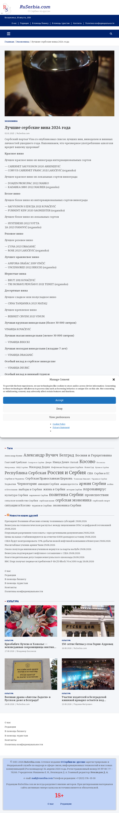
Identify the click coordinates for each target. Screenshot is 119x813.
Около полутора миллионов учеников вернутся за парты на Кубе (42, 549)
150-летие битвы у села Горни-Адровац (87, 644)
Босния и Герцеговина (93, 455)
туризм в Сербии (42, 505)
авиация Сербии (48, 484)
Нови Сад (89, 467)
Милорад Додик (39, 467)
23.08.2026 (66, 704)
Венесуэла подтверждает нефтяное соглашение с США (36, 553)
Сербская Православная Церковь (49, 478)
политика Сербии (66, 494)
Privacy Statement (61, 427)
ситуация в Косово (18, 505)
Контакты (77, 23)
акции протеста (69, 484)
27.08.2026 (9, 651)
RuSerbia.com (23, 133)
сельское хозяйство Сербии (21, 500)
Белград (66, 455)
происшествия (97, 495)
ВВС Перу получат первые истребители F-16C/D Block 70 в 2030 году (43, 561)
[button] (114, 379)
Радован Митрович (83, 704)
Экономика (11, 121)
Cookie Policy (59, 424)
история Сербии (74, 490)
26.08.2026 (66, 648)
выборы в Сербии (30, 489)
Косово (87, 461)
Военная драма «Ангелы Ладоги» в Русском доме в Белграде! (28, 699)
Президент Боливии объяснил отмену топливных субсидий (40, 521)
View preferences (59, 417)
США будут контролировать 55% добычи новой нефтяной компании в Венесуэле (52, 541)
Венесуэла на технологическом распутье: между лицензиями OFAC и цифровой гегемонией (58, 525)
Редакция (24, 23)
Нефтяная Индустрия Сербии (67, 467)
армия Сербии (92, 483)
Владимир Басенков (26, 651)
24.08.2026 (9, 704)
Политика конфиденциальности (99, 23)
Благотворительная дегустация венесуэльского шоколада (39, 557)
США (90, 473)
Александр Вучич (41, 455)
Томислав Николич (82, 479)
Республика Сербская (25, 473)
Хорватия (10, 484)
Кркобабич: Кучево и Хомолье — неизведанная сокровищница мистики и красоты (30, 647)
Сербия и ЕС (101, 473)
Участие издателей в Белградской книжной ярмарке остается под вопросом (84, 700)
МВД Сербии (22, 467)
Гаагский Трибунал (16, 462)
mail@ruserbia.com (42, 778)
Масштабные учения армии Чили (24, 545)
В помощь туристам (61, 23)
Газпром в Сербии (36, 462)
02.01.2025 (9, 133)
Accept (59, 400)
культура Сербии (16, 495)
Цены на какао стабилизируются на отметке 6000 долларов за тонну (44, 536)
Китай (74, 462)
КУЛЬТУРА (13, 601)
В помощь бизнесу (40, 23)
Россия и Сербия (66, 472)
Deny (59, 408)
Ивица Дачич (61, 462)
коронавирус (94, 489)
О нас (14, 23)
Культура (9, 640)
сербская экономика (73, 500)
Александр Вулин (13, 456)
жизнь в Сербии (54, 489)
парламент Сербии (38, 495)
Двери (48, 462)
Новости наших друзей (24, 515)
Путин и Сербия (102, 467)
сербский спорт (101, 500)
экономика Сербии (67, 505)
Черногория (27, 484)
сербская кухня (46, 501)
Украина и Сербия (99, 479)
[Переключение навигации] (9, 34)
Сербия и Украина (14, 478)
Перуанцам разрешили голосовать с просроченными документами (44, 532)
